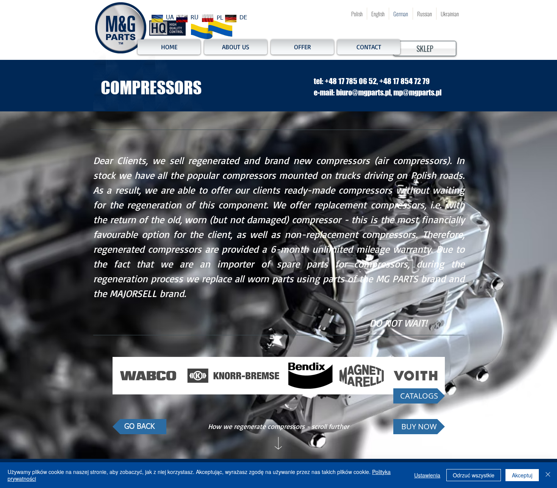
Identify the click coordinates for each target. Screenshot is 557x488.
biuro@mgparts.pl (363, 92)
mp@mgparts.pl (417, 92)
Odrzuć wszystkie (473, 475)
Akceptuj (522, 475)
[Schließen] (547, 475)
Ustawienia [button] (427, 475)
